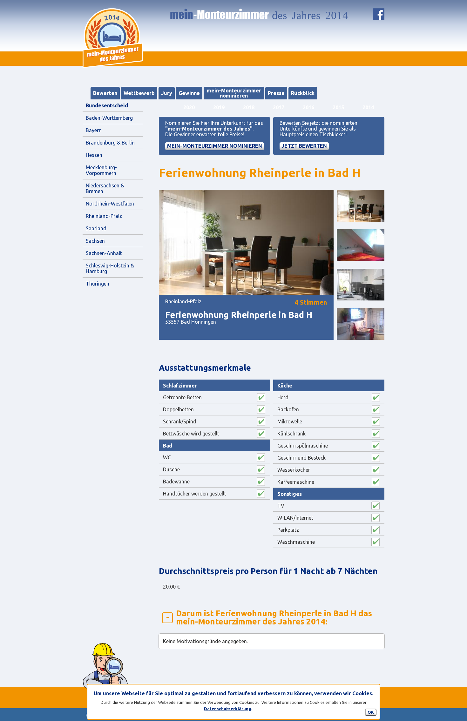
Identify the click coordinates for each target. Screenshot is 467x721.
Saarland (96, 228)
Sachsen (95, 241)
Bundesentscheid (107, 105)
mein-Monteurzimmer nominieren (234, 93)
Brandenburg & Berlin (110, 142)
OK (371, 712)
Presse (276, 93)
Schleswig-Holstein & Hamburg (110, 268)
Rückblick (303, 93)
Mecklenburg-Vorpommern (101, 170)
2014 (368, 107)
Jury (166, 93)
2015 (338, 107)
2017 (278, 107)
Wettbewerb (139, 93)
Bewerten (105, 93)
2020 (189, 107)
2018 (248, 107)
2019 (219, 107)
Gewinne (189, 93)
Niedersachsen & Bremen (105, 188)
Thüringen (97, 283)
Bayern (94, 130)
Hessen (94, 155)
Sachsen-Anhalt (104, 253)
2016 (308, 107)
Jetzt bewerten (304, 146)
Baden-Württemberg (109, 118)
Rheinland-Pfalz (104, 216)
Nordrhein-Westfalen (110, 203)
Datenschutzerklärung (227, 708)
